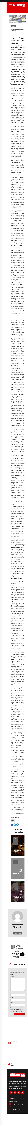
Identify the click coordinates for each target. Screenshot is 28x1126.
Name (11, 992)
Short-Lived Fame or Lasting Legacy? (17, 897)
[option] (17, 19)
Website (11, 1002)
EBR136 (12, 820)
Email (11, 997)
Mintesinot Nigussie (20, 893)
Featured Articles (15, 843)
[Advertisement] (18, 1031)
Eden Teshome (20, 870)
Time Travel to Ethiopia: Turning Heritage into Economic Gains (17, 853)
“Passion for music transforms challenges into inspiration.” (17, 875)
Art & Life (13, 26)
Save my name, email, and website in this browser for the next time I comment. (17, 1009)
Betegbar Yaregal (20, 848)
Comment (12, 976)
